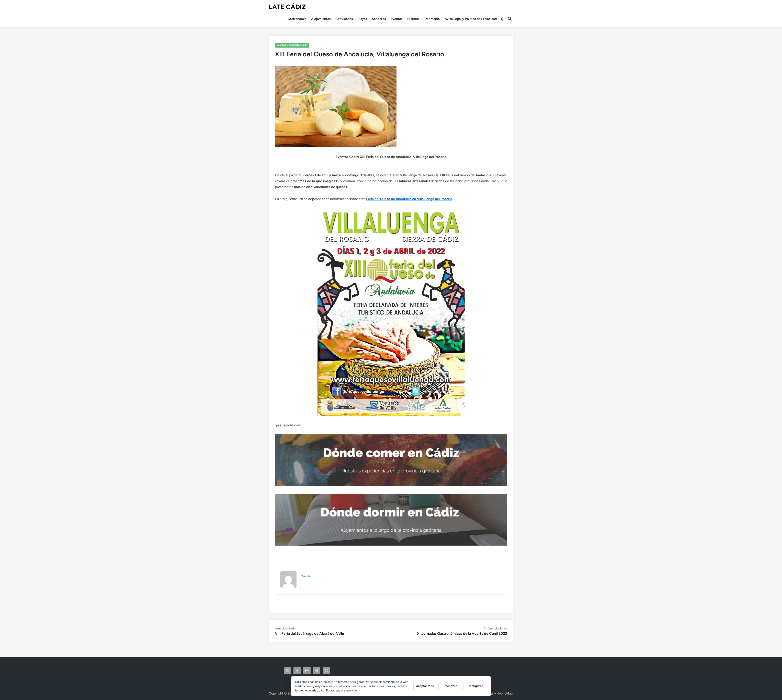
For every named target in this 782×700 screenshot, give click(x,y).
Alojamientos (321, 19)
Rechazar (450, 686)
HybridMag (505, 693)
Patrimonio (432, 19)
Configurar (475, 686)
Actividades (344, 19)
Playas (362, 19)
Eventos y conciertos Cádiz (292, 45)
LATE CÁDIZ (287, 7)
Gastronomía (297, 19)
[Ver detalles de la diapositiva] (391, 460)
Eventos (396, 19)
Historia (413, 19)
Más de (306, 576)
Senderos (379, 19)
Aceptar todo (425, 686)
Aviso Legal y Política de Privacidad (471, 19)
